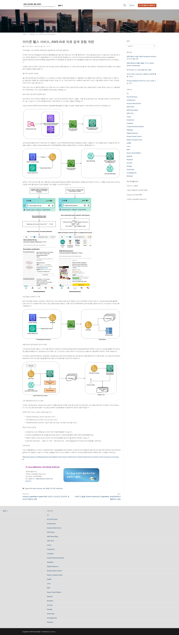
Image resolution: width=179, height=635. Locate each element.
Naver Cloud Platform (134, 153)
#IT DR (53, 488)
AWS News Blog (132, 110)
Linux (128, 146)
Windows (130, 176)
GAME (129, 143)
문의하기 (29, 481)
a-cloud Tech (28, 46)
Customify (52, 631)
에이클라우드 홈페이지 (148, 5)
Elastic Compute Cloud (134, 140)
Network (129, 156)
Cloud (129, 117)
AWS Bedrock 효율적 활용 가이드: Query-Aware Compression (140, 64)
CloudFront (130, 120)
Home (24, 34)
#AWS (48, 488)
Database (130, 130)
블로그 (5, 511)
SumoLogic (130, 169)
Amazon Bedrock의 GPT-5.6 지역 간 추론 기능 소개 (141, 82)
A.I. (49, 46)
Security (129, 163)
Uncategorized (131, 173)
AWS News (130, 107)
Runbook (130, 159)
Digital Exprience (132, 133)
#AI (44, 488)
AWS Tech (130, 113)
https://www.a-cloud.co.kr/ (44, 479)
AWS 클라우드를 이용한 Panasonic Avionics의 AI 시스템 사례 (141, 58)
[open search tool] (124, 5)
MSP (128, 149)
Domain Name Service (134, 136)
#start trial (59, 488)
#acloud (39, 488)
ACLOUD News (132, 97)
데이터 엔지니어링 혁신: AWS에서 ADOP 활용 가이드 (141, 75)
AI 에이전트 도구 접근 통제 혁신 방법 (139, 70)
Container (130, 123)
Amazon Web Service (134, 103)
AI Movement (131, 100)
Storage (129, 166)
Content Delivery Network (135, 126)
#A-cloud (33, 488)
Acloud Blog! (32, 4)
